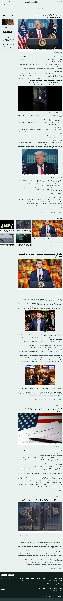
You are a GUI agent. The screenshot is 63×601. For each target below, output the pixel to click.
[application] (40, 98)
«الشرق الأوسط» (56, 52)
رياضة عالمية (60, 593)
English (59, 1)
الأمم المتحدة (45, 212)
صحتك (33, 580)
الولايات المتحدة (55, 580)
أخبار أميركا (56, 212)
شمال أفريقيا (59, 583)
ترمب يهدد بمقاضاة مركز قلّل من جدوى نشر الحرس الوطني (42, 500)
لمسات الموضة (21, 583)
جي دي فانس (50, 399)
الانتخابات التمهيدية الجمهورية (37, 399)
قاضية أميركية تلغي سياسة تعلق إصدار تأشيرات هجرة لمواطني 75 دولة (7, 32)
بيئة (33, 583)
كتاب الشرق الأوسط (48, 583)
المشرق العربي (59, 584)
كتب (39, 580)
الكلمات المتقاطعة (38, 590)
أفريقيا (56, 584)
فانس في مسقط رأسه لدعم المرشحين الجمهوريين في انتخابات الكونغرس (47, 8)
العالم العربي (61, 580)
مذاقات (22, 580)
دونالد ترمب (51, 212)
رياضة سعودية (60, 590)
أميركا (41, 212)
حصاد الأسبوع (55, 590)
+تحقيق (56, 593)
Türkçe (57, 1)
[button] (40, 98)
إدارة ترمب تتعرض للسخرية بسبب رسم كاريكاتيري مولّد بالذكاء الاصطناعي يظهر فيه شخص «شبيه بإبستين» (7, 46)
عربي (61, 1)
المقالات (50, 580)
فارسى (53, 1)
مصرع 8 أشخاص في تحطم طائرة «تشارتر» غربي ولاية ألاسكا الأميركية (7, 37)
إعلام (39, 584)
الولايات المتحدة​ (55, 11)
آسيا (56, 583)
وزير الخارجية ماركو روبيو (38, 392)
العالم (61, 11)
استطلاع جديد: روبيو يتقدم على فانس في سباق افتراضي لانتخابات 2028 (7, 40)
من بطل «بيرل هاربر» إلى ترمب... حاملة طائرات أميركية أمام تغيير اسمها (8, 27)
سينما (39, 583)
